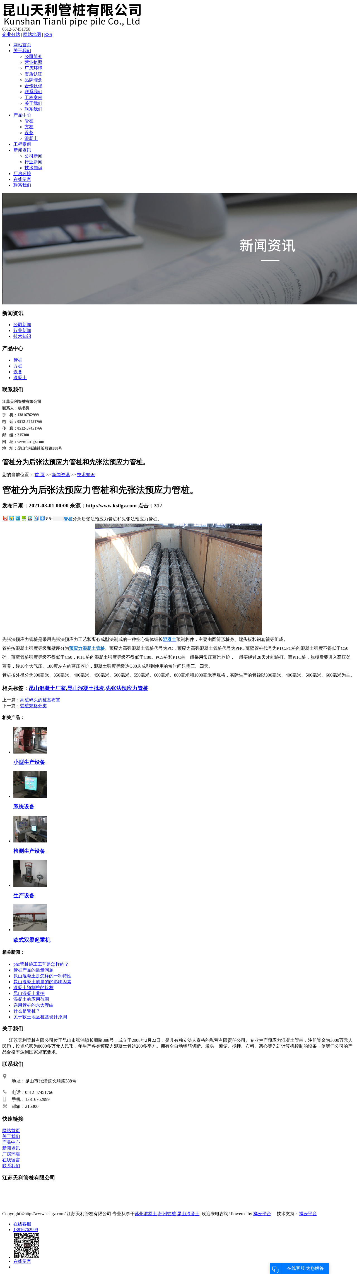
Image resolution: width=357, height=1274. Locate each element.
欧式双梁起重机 (31, 940)
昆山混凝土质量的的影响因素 (42, 981)
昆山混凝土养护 (29, 993)
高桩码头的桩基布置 (40, 699)
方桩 (29, 126)
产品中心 (22, 115)
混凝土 (31, 138)
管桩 (29, 120)
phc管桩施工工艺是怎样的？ (41, 964)
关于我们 (22, 50)
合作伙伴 (33, 85)
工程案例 (33, 97)
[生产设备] (30, 885)
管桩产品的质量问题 (33, 970)
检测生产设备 (29, 851)
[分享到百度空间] (24, 518)
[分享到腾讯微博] (18, 518)
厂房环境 (33, 68)
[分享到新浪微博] (5, 518)
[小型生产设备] (30, 752)
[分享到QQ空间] (11, 518)
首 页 (40, 474)
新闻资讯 (22, 150)
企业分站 (11, 34)
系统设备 (24, 807)
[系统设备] (30, 796)
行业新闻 (33, 161)
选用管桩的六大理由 (33, 1005)
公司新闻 (33, 156)
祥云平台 (262, 1213)
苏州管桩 (167, 1213)
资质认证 (33, 74)
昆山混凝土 (188, 1213)
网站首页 (22, 44)
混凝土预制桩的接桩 (33, 987)
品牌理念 (33, 79)
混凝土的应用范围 (31, 999)
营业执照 (33, 62)
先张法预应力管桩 (127, 688)
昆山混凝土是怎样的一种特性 (42, 975)
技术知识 (33, 167)
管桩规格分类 (33, 705)
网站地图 (32, 34)
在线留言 (22, 179)
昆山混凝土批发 (85, 688)
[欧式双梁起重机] (30, 929)
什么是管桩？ (26, 1011)
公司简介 (33, 56)
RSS (48, 34)
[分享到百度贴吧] (36, 518)
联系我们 (33, 91)
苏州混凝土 (146, 1213)
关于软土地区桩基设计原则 (40, 1016)
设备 (29, 132)
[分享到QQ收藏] (30, 518)
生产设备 (24, 895)
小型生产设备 (29, 762)
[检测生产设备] (30, 841)
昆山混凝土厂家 (47, 688)
